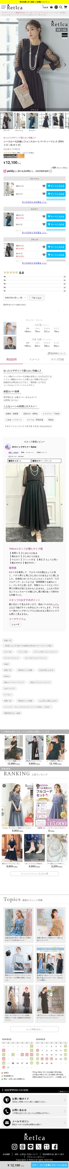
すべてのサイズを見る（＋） (34, 201)
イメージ (34, 359)
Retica (6, 676)
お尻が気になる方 (46, 670)
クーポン (7, 694)
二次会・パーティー (14, 419)
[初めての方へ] (34, 1100)
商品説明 (11, 359)
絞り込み (37, 297)
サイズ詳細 (57, 359)
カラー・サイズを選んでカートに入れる (49, 1164)
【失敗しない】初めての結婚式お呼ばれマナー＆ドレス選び (28, 645)
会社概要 (6, 1154)
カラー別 (7, 651)
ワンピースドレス (41, 12)
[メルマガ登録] (34, 1122)
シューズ (15, 624)
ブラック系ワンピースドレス (45, 651)
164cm (13, 452)
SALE (6, 664)
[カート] (66, 7)
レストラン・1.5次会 (51, 413)
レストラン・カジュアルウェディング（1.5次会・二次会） (27, 706)
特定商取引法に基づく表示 (53, 1154)
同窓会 (51, 419)
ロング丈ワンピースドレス (35, 658)
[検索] (61, 7)
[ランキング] (51, 7)
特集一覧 (7, 640)
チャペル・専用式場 (35, 419)
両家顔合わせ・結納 (12, 713)
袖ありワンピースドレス (40, 682)
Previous (4, 65)
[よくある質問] (34, 1111)
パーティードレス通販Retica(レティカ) (17, 12)
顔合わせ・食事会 (31, 413)
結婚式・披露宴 (12, 413)
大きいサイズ (9, 688)
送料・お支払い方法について (26, 1154)
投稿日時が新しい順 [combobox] (13, 298)
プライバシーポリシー (36, 1157)
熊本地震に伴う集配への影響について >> (34, 2)
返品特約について (58, 353)
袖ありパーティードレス (14, 682)
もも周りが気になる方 (48, 700)
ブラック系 (22, 651)
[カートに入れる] (56, 186)
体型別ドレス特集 (25, 670)
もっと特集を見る (33, 1029)
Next (65, 65)
